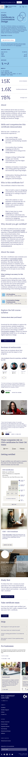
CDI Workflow (10, 294)
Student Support (5, 709)
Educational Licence (6, 740)
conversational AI (6, 246)
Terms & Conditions (22, 753)
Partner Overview (5, 721)
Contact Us (3, 714)
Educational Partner (5, 731)
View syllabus (18, 45)
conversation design (19, 230)
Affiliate (3, 733)
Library (2, 712)
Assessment (10, 676)
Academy (3, 707)
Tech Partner (4, 728)
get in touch (8, 534)
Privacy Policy (23, 754)
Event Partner (4, 724)
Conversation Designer (8, 331)
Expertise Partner (5, 726)
